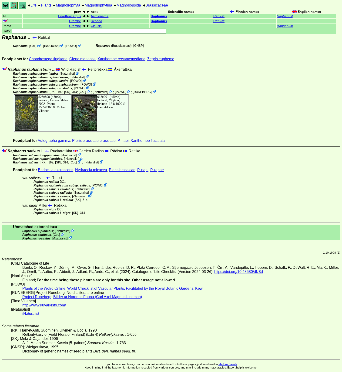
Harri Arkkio (105, 107)
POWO (71, 46)
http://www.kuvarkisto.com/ (44, 305)
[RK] (53, 92)
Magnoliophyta (68, 5)
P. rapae (157, 170)
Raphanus (159, 16)
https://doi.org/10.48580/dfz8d (238, 272)
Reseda (96, 21)
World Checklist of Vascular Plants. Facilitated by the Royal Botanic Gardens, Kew (135, 288)
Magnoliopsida (129, 5)
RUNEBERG (142, 92)
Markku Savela (227, 364)
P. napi (123, 141)
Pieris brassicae (122, 170)
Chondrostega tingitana (48, 59)
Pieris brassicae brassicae (94, 141)
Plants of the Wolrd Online (43, 288)
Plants (46, 5)
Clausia (96, 26)
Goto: (7, 31)
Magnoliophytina (98, 5)
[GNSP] (138, 45)
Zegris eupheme (160, 59)
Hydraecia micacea (91, 170)
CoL (33, 46)
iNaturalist (51, 46)
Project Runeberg (36, 297)
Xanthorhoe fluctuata (148, 141)
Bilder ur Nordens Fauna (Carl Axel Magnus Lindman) (97, 297)
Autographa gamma (54, 141)
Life (33, 5)
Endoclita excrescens (55, 170)
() (285, 16)
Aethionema (99, 16)
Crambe (75, 21)
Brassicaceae (156, 5)
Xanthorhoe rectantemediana (121, 59)
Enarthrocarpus (69, 16)
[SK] (67, 92)
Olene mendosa (82, 59)
